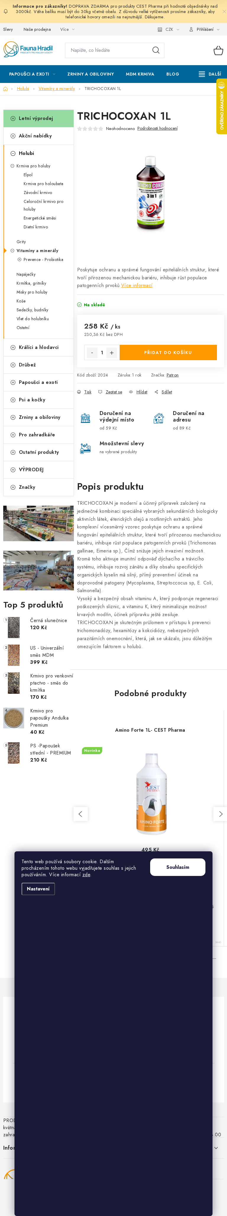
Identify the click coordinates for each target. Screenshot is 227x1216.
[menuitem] (32, 74)
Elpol (28, 175)
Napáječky (26, 274)
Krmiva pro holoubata (44, 184)
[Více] (210, 74)
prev (81, 814)
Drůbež (27, 364)
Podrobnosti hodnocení (157, 128)
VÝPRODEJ (31, 469)
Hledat (156, 50)
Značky (27, 487)
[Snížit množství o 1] (92, 352)
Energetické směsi (40, 218)
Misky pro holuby (32, 292)
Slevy (8, 29)
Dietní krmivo (36, 227)
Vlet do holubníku (33, 319)
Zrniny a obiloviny (40, 417)
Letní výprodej (36, 118)
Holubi (26, 153)
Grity (21, 242)
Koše (21, 301)
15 (212, 958)
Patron (173, 375)
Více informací (137, 285)
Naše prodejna (37, 29)
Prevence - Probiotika (44, 259)
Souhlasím (177, 867)
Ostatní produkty (39, 452)
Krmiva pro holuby (34, 166)
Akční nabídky (35, 135)
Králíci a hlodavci (39, 347)
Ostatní (23, 328)
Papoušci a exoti (38, 382)
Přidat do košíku (168, 352)
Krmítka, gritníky (31, 283)
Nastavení (38, 888)
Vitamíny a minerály (38, 251)
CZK (169, 29)
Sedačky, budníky (32, 310)
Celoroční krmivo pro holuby (44, 205)
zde (86, 874)
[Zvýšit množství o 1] (111, 352)
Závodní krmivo (38, 193)
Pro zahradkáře (37, 434)
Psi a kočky (32, 399)
